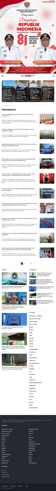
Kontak (26, 486)
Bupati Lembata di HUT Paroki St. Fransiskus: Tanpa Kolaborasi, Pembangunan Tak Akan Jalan (21, 95)
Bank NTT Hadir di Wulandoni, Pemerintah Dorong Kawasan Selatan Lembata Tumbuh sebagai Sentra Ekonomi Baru (13, 307)
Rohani (31, 402)
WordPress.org (5, 476)
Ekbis (30, 335)
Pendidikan (32, 388)
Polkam (31, 396)
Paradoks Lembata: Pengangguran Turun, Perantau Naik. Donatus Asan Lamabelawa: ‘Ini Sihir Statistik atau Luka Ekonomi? (18, 174)
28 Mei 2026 (4, 207)
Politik (31, 394)
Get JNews (20, 486)
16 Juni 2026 (4, 162)
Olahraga (32, 374)
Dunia (30, 332)
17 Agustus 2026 (7, 100)
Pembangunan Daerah (35, 382)
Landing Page (5, 486)
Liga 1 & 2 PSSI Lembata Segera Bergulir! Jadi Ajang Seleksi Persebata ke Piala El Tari (13, 287)
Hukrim (31, 343)
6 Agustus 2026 (34, 100)
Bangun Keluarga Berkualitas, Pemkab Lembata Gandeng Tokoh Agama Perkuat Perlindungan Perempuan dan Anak (47, 93)
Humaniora (12, 105)
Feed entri (4, 472)
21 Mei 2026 (4, 221)
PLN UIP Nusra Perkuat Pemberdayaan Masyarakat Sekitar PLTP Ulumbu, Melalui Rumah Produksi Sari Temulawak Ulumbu (18, 249)
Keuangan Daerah (34, 363)
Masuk (3, 470)
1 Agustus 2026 (47, 100)
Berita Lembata (7, 87)
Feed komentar (5, 474)
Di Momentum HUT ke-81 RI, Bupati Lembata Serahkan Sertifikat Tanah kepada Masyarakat (8, 94)
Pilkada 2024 (32, 391)
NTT (30, 371)
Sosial (31, 405)
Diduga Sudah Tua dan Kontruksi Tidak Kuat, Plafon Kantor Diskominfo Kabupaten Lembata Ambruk (14, 348)
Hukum (31, 346)
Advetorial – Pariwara (35, 316)
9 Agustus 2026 (20, 100)
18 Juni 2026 (4, 147)
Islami (31, 355)
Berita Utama (33, 324)
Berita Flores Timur (8, 364)
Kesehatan (32, 360)
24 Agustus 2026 (5, 371)
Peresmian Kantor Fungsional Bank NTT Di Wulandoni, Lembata (45, 287)
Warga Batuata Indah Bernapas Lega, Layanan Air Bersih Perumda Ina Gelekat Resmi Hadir (14, 368)
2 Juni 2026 (4, 192)
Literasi (31, 366)
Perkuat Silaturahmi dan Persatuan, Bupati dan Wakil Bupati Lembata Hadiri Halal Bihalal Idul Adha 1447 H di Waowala (19, 204)
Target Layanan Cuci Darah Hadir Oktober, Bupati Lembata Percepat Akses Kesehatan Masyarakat (34, 94)
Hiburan (31, 341)
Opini (30, 377)
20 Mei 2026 (4, 236)
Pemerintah (32, 385)
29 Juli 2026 (4, 132)
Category (7, 105)
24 (30, 263)
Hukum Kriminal (33, 349)
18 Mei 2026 (4, 251)
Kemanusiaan (33, 357)
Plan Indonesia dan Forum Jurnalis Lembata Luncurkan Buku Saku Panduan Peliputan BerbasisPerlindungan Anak (18, 159)
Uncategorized (33, 407)
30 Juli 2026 (4, 117)
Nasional (31, 368)
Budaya (31, 327)
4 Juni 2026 (4, 177)
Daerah (45, 86)
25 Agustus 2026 (5, 330)
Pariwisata (32, 380)
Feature (31, 338)
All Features (13, 486)
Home (3, 105)
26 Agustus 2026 (5, 289)
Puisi (30, 399)
